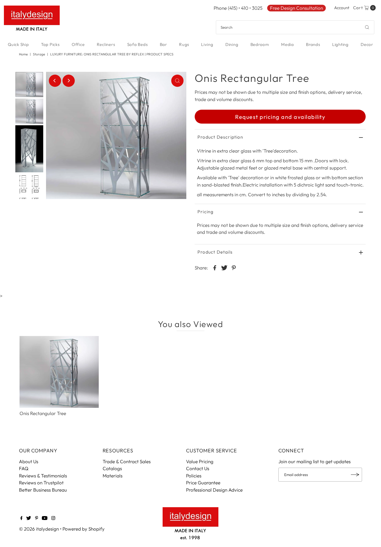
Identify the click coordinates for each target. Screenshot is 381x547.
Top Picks (50, 44)
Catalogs (112, 468)
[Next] (68, 81)
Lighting (340, 44)
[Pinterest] (36, 518)
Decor (367, 44)
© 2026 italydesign (39, 529)
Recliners (106, 44)
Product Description (220, 137)
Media (287, 44)
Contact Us (197, 468)
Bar (163, 44)
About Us (28, 461)
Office (78, 44)
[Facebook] (21, 518)
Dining (231, 44)
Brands (313, 44)
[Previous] (55, 81)
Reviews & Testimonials (43, 476)
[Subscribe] (355, 475)
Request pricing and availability (280, 116)
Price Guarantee (203, 482)
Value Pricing (199, 461)
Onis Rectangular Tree (43, 413)
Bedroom (259, 44)
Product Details (215, 252)
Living (207, 44)
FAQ (23, 468)
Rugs (184, 44)
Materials (112, 476)
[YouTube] (44, 518)
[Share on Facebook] (215, 267)
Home (23, 54)
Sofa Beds (137, 44)
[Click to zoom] (177, 81)
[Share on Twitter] (224, 267)
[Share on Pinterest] (234, 267)
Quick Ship (18, 44)
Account (341, 7)
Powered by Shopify (83, 529)
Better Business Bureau (43, 490)
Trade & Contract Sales (127, 461)
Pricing (205, 211)
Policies (193, 476)
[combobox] (295, 27)
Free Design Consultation (296, 8)
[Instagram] (53, 518)
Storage (39, 54)
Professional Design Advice (214, 490)
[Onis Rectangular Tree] (59, 372)
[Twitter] (28, 518)
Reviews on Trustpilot (41, 482)
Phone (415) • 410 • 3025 (238, 8)
